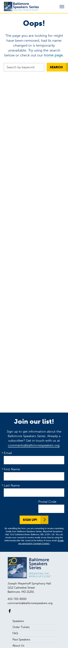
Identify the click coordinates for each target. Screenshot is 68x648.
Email (8, 453)
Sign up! (30, 520)
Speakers (18, 621)
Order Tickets (21, 627)
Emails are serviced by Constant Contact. (41, 542)
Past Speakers (21, 639)
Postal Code (47, 501)
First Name (12, 469)
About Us (18, 645)
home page (53, 55)
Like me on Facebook (10, 611)
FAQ (15, 633)
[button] (62, 6)
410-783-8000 (17, 599)
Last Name (12, 485)
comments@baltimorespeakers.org (34, 445)
